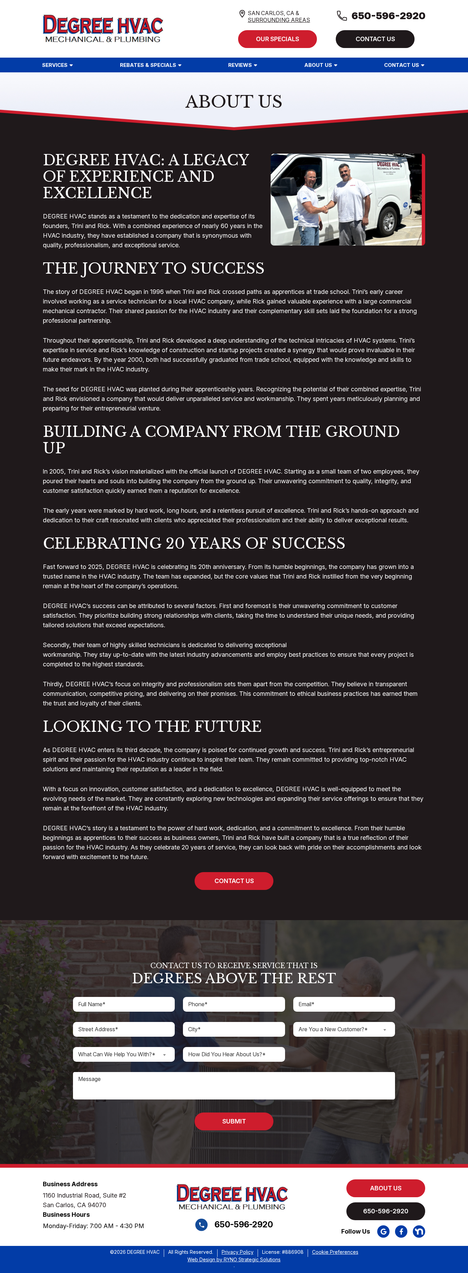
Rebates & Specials (148, 65)
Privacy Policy (238, 1252)
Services (54, 65)
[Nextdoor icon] (419, 1231)
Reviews (240, 65)
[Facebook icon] (401, 1231)
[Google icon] (383, 1231)
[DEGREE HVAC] (105, 27)
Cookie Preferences (335, 1252)
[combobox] (344, 1029)
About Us (318, 65)
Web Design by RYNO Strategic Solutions (234, 1259)
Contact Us (401, 65)
